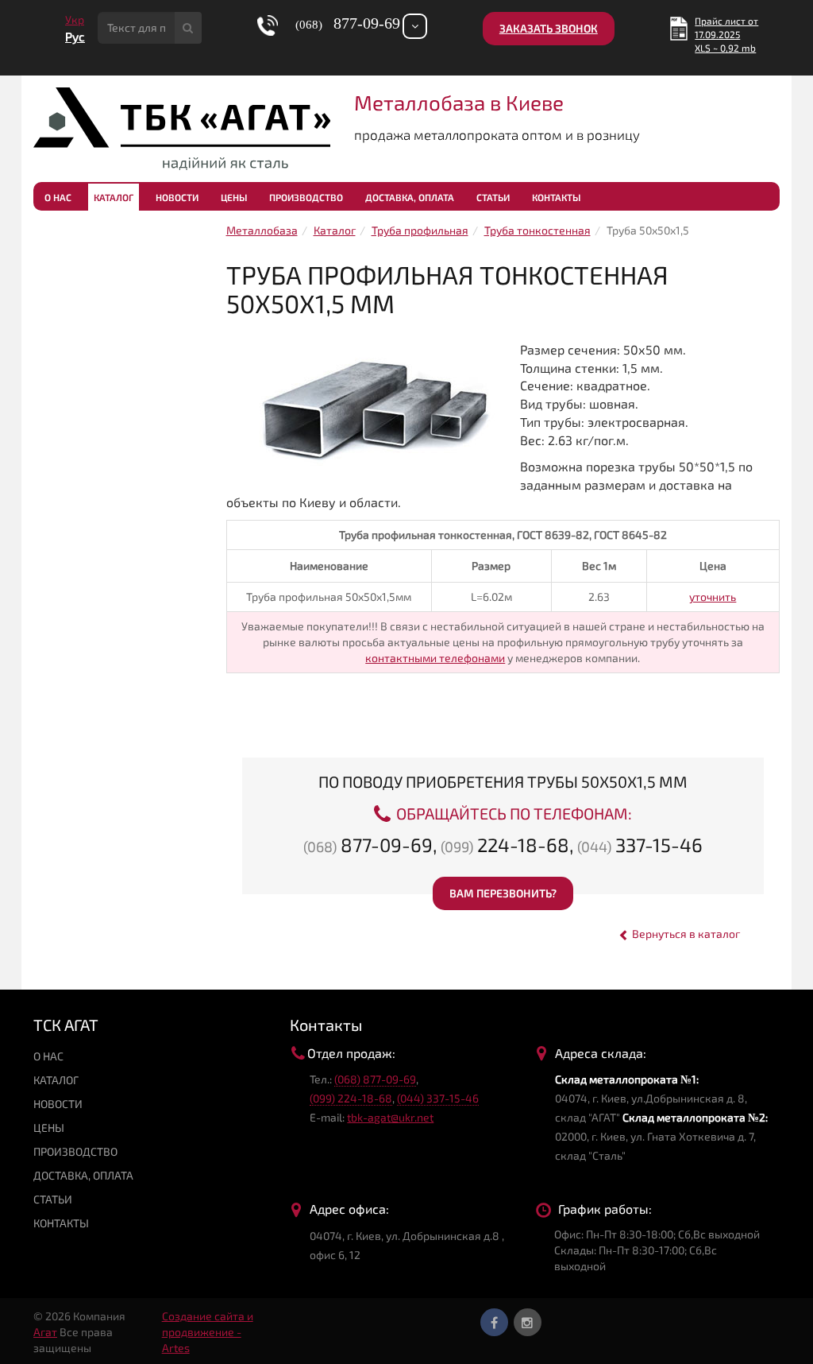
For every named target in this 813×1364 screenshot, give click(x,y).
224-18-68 (505, 844)
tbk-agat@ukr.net (390, 1117)
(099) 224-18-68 (351, 1098)
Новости (177, 197)
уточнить (712, 596)
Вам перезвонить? (503, 893)
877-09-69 (368, 844)
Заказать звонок (548, 28)
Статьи (493, 197)
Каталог (113, 197)
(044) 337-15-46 (438, 1098)
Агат (45, 1332)
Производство (306, 197)
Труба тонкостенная (537, 230)
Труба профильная (420, 230)
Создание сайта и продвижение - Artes (207, 1331)
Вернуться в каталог (685, 933)
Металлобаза (262, 230)
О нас (57, 197)
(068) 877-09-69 (375, 1079)
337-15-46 (640, 844)
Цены (234, 197)
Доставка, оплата (409, 197)
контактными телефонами (435, 658)
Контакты (556, 197)
